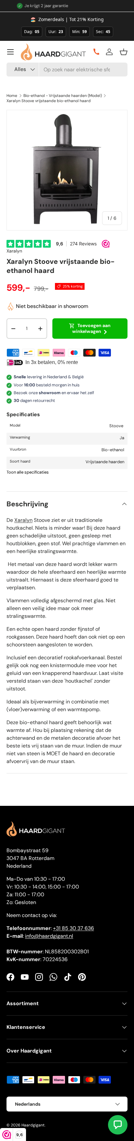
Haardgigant (33, 1125)
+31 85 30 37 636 (73, 928)
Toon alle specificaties (28, 472)
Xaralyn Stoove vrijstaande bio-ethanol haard (49, 100)
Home (12, 95)
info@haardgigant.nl (49, 936)
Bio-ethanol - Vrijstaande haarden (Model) (62, 95)
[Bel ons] (94, 52)
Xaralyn (14, 251)
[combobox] (67, 69)
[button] (123, 52)
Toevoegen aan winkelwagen (91, 328)
